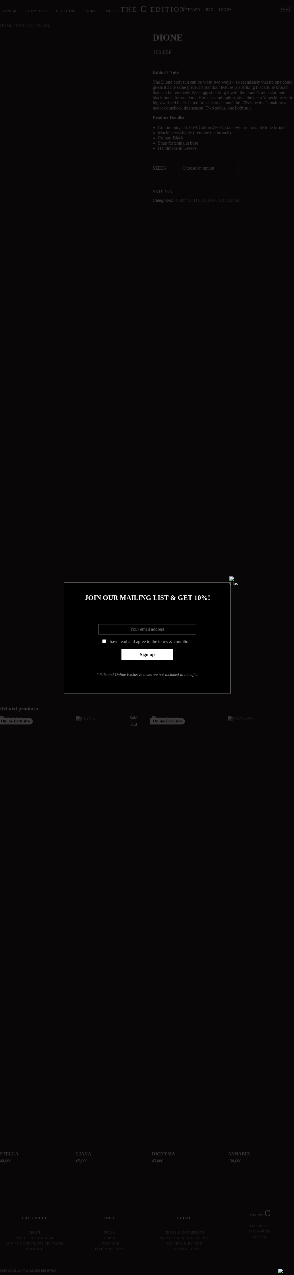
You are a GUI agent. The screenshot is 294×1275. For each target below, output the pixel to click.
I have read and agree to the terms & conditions (149, 641)
